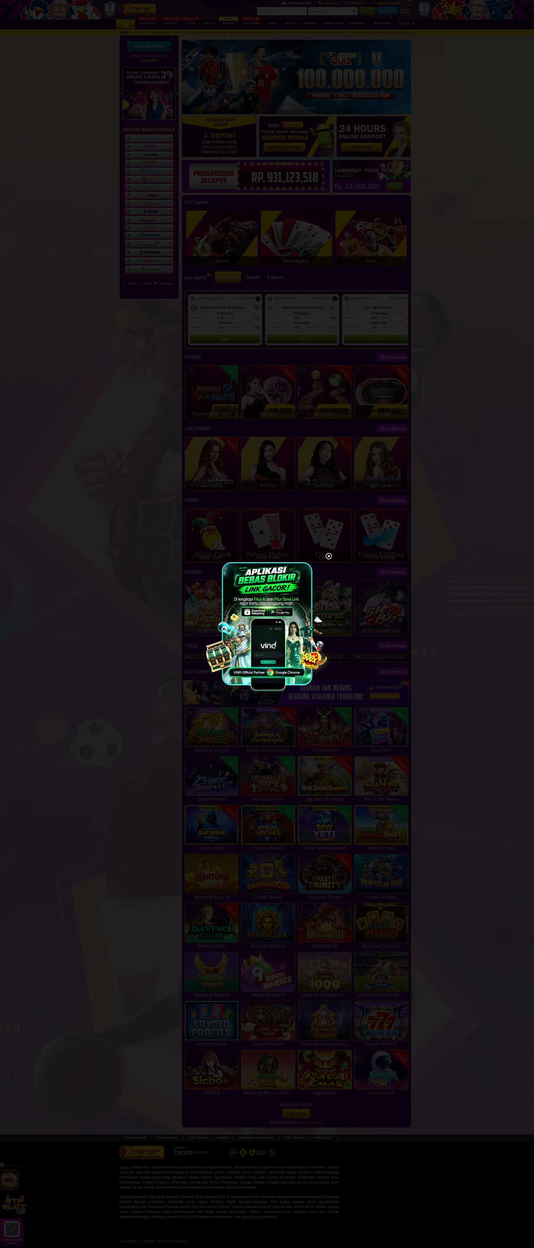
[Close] (329, 557)
